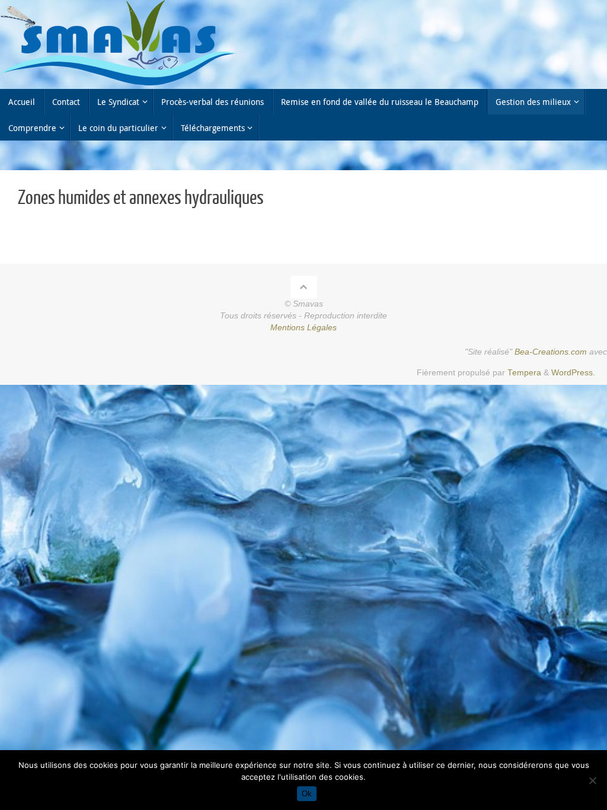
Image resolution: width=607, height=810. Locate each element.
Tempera (524, 372)
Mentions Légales (303, 327)
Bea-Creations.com (551, 351)
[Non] (592, 780)
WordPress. (573, 372)
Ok (307, 793)
